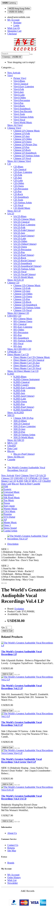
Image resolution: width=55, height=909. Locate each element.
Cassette (11, 459)
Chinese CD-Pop (21, 299)
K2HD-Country (21, 385)
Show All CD (14, 211)
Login (16, 25)
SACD (10, 213)
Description (12, 544)
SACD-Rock (19, 257)
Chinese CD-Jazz (21, 291)
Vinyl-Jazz (18, 92)
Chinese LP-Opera (22, 141)
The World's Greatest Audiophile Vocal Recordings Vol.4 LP (26, 469)
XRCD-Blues (20, 421)
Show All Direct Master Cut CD (22, 371)
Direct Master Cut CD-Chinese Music (31, 357)
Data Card (12, 448)
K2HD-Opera (20, 401)
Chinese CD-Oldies (22, 293)
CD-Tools (18, 199)
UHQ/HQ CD (14, 316)
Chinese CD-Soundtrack (25, 304)
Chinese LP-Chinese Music (26, 130)
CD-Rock (18, 194)
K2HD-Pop (19, 404)
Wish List (11, 880)
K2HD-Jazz (19, 393)
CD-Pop (17, 191)
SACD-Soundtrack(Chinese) (27, 266)
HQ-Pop (17, 335)
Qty (3, 627)
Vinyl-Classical (20, 83)
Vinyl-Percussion (21, 100)
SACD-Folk (19, 227)
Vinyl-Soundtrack (22, 108)
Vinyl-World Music (22, 122)
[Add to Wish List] (2, 583)
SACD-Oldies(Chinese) (25, 244)
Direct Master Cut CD (18, 354)
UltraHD (11, 445)
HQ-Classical (19, 324)
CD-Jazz (17, 177)
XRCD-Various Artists (24, 434)
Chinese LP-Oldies (22, 139)
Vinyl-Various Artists (23, 117)
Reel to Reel (26, 483)
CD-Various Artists (22, 202)
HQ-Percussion (20, 332)
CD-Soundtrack (21, 197)
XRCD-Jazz (19, 429)
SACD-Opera (20, 246)
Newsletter (12, 883)
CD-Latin (18, 180)
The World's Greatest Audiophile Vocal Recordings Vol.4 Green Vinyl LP (21, 760)
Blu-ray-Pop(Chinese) (24, 454)
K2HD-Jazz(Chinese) (23, 396)
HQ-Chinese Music (22, 318)
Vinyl (10, 75)
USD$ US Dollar (16, 12)
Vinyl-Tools (19, 114)
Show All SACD (15, 280)
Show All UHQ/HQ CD (19, 349)
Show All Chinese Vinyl (19, 161)
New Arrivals (13, 72)
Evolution (19, 608)
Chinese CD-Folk (22, 288)
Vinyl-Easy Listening (23, 86)
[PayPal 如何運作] (27, 904)
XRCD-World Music (23, 437)
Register (17, 22)
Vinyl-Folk (18, 89)
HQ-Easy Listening (22, 327)
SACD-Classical (21, 222)
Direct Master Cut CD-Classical (28, 360)
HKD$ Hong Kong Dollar (19, 8)
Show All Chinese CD (18, 313)
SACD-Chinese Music (24, 219)
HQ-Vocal (18, 343)
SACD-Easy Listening (24, 224)
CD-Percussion (20, 188)
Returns (11, 848)
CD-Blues (18, 166)
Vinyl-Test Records (22, 111)
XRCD (10, 415)
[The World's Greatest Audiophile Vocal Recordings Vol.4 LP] (30, 538)
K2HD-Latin (19, 398)
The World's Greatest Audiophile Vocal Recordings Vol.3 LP (21, 723)
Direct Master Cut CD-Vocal (27, 368)
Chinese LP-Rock (22, 150)
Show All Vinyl (14, 125)
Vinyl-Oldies (19, 97)
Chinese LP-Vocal (22, 158)
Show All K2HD (15, 412)
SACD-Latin (19, 238)
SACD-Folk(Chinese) (24, 230)
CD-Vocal (18, 205)
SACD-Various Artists (24, 269)
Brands (10, 862)
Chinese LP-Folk (21, 133)
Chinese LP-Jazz (21, 136)
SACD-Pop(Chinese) (23, 255)
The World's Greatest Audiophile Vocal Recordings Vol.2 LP (21, 687)
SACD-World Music (23, 277)
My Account (13, 874)
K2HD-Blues (19, 376)
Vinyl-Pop (18, 103)
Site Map (11, 850)
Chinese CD (13, 282)
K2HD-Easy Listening (24, 387)
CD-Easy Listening (22, 172)
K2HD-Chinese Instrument (26, 379)
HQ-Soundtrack (21, 338)
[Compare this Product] (5, 583)
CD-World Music (21, 208)
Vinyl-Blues (19, 81)
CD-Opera (18, 186)
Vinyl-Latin (19, 94)
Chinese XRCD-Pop (23, 418)
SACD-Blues (19, 216)
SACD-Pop (19, 252)
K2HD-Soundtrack (22, 409)
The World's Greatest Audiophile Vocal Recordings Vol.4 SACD (21, 797)
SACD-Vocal (19, 271)
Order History (14, 877)
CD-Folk (17, 175)
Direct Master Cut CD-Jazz (26, 362)
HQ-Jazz (17, 346)
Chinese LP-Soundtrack (25, 153)
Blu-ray (11, 451)
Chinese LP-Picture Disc (25, 144)
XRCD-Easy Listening (24, 426)
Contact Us (12, 845)
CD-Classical (19, 169)
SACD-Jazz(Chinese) (23, 235)
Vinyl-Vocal (19, 119)
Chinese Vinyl (14, 128)
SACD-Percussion (22, 249)
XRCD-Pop (19, 432)
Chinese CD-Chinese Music (26, 285)
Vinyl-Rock (19, 106)
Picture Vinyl (19, 78)
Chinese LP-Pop (21, 147)
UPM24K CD (14, 351)
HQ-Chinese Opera (22, 321)
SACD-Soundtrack (22, 263)
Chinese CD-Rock (22, 302)
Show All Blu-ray (15, 456)
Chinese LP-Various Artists (26, 155)
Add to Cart (7, 631)
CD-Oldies (18, 183)
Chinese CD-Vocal (22, 310)
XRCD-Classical (21, 423)
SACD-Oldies (20, 241)
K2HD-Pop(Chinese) (23, 407)
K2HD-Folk (19, 390)
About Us (12, 833)
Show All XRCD (15, 440)
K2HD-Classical (21, 382)
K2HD (10, 374)
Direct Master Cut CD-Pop (26, 365)
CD (9, 164)
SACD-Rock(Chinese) (24, 260)
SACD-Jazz (19, 233)
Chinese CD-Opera (22, 296)
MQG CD (12, 443)
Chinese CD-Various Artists (26, 307)
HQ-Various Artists (22, 340)
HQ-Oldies (18, 329)
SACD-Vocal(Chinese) (24, 274)
